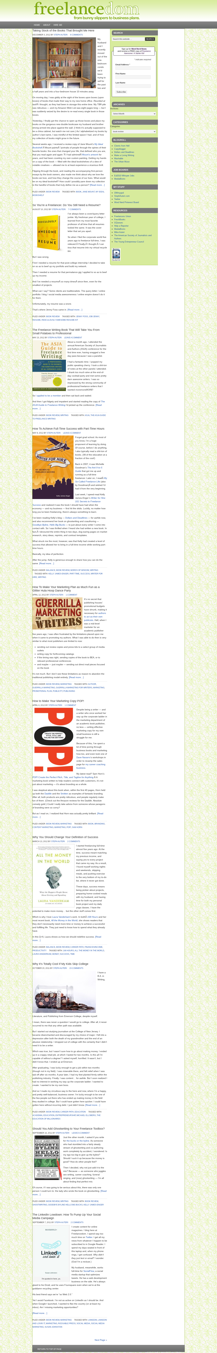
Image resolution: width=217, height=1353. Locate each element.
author (92, 684)
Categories (115, 126)
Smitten (64, 793)
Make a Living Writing (124, 155)
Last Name (120, 83)
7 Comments (74, 209)
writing (64, 415)
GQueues (118, 222)
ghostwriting (39, 1205)
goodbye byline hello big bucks (65, 1205)
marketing (66, 684)
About (46, 25)
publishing (69, 691)
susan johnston (53, 1327)
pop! (69, 827)
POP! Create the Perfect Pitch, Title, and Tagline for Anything (62, 777)
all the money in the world (89, 950)
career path (77, 947)
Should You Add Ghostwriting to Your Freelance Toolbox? (68, 1128)
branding (100, 824)
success (85, 574)
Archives (114, 108)
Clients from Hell (121, 146)
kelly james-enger (58, 574)
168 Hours (92, 917)
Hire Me (58, 25)
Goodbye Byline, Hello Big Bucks (48, 525)
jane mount (88, 192)
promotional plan (42, 691)
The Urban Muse (121, 161)
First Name (120, 74)
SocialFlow (88, 1271)
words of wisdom (79, 570)
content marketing (42, 827)
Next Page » (101, 1340)
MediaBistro (119, 179)
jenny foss (82, 316)
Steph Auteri (61, 35)
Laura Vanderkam (61, 917)
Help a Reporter (121, 226)
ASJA (87, 415)
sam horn (77, 827)
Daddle (48, 793)
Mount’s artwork (90, 154)
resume (36, 320)
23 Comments (76, 968)
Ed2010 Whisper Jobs (124, 175)
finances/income (93, 947)
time (72, 954)
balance (50, 570)
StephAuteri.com (122, 196)
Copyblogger (120, 149)
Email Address (122, 65)
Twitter (89, 1237)
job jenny (94, 316)
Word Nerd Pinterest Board (126, 202)
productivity (39, 950)
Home (37, 25)
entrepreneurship (65, 1115)
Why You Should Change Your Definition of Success (65, 837)
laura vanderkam (41, 954)
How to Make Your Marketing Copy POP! (58, 701)
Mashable (118, 158)
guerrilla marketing (43, 688)
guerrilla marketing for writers (74, 688)
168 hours (68, 950)
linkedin (92, 1320)
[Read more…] (97, 185)
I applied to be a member (48, 395)
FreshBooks (119, 219)
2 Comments (73, 841)
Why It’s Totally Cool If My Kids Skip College (60, 963)
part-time (74, 574)
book (78, 192)
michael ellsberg (86, 1115)
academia (37, 1115)
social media (83, 1323)
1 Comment (71, 595)
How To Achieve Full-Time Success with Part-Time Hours (68, 428)
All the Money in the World (64, 920)
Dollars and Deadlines (76, 518)
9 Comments (76, 35)
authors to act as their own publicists (95, 616)
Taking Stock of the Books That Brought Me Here (63, 30)
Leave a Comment (73, 338)
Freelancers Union (122, 216)
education (80, 1112)
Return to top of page (49, 1349)
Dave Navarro (83, 757)
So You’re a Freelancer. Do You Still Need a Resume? (66, 205)
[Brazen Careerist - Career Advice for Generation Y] (116, 260)
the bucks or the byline (78, 1140)
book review (53, 192)
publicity (57, 691)
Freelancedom (87, 11)
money (55, 954)
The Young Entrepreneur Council (129, 242)
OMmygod (119, 193)
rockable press (67, 1323)
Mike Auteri (119, 232)
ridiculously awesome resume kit (60, 320)
